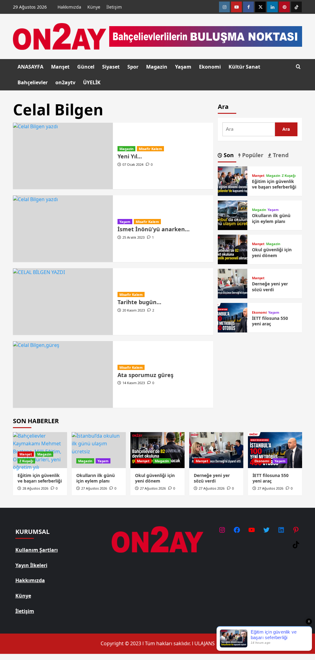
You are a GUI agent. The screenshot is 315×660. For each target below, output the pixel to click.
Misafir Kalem (150, 148)
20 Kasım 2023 (133, 310)
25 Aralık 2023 (133, 237)
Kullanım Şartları (36, 550)
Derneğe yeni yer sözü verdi (270, 286)
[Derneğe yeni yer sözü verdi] (232, 283)
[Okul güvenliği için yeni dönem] (232, 248)
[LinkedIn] (281, 530)
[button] (298, 66)
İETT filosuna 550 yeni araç (270, 321)
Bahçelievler (33, 82)
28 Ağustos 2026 (35, 488)
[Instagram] (222, 530)
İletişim (114, 7)
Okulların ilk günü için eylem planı (271, 218)
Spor (132, 66)
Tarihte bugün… (139, 302)
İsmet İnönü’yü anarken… (153, 229)
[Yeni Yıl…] (63, 156)
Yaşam (183, 66)
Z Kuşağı (289, 175)
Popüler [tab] (252, 155)
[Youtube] (236, 7)
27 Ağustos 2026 (94, 488)
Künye (93, 7)
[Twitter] (260, 7)
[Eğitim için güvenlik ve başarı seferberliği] (232, 180)
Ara (223, 106)
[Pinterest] (284, 7)
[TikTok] (296, 544)
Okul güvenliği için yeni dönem (272, 252)
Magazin (156, 66)
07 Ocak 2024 (132, 164)
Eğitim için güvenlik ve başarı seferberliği (274, 184)
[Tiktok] (296, 7)
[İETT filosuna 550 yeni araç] (232, 317)
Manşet (60, 66)
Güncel (85, 66)
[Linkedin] (272, 7)
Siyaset (111, 66)
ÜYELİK (92, 82)
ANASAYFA (30, 66)
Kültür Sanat (244, 66)
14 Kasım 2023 (133, 382)
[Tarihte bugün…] (63, 301)
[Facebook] (248, 7)
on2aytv (65, 82)
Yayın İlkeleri (31, 565)
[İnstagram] (224, 7)
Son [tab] (228, 155)
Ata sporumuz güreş (145, 375)
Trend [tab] (280, 155)
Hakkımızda (69, 7)
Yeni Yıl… (130, 156)
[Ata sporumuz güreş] (63, 374)
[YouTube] (251, 530)
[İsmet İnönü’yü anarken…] (63, 228)
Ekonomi (210, 66)
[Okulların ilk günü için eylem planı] (232, 214)
